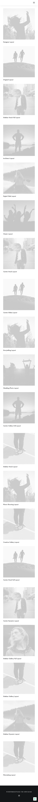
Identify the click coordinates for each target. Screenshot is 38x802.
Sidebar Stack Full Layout (11, 117)
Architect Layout (8, 158)
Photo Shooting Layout (10, 504)
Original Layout (8, 80)
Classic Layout (8, 234)
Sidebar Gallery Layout (11, 696)
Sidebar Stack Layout (10, 467)
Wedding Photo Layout (11, 388)
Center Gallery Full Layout (12, 426)
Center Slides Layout (10, 313)
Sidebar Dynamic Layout (11, 734)
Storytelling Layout (9, 350)
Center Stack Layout (10, 272)
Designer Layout (8, 42)
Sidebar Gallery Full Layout (12, 659)
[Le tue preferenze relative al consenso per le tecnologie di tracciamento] (35, 799)
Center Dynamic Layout (11, 621)
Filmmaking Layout (9, 775)
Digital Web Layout (9, 196)
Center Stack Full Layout (11, 580)
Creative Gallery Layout (11, 542)
